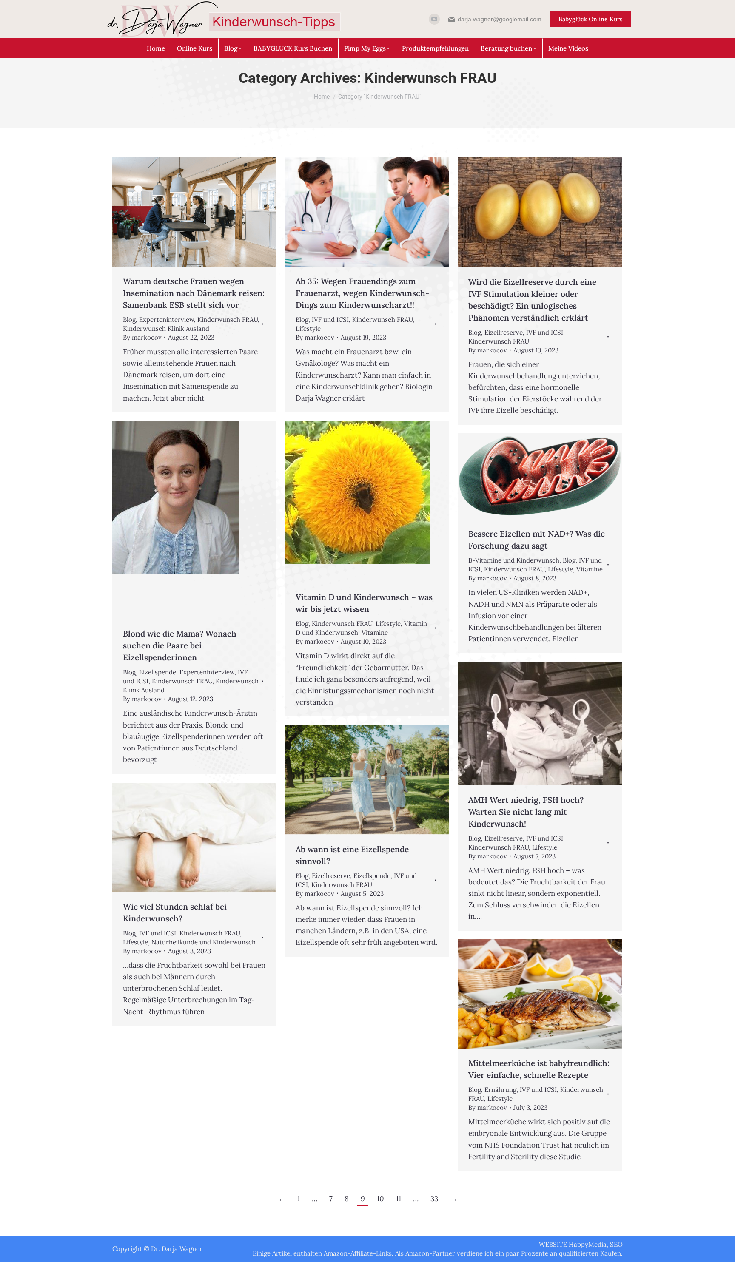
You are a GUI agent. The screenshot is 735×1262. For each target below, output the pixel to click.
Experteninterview (166, 320)
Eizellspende (157, 672)
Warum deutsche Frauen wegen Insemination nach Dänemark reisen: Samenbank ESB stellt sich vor (194, 293)
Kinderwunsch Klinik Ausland (166, 328)
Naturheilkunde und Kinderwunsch (203, 942)
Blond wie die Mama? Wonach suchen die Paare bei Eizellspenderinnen (179, 645)
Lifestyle (308, 328)
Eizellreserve (503, 332)
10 (380, 1198)
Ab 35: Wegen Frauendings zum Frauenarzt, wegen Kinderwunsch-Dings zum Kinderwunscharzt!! (362, 293)
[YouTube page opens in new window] (434, 19)
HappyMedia (588, 1244)
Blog (129, 320)
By (142, 337)
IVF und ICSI (330, 320)
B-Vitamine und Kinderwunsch (513, 560)
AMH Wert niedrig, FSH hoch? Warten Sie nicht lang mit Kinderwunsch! (526, 812)
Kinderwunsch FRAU (227, 320)
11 (398, 1198)
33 (434, 1198)
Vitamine (375, 632)
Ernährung (500, 1090)
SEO (616, 1244)
